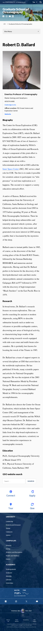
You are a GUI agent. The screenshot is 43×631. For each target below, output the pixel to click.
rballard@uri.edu (10, 105)
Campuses (9, 532)
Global (8, 528)
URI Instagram (16, 601)
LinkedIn (13, 16)
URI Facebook (6, 601)
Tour (10, 508)
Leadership (9, 521)
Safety (8, 535)
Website (8, 114)
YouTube (10, 16)
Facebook (4, 16)
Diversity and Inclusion (13, 525)
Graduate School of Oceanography (16, 10)
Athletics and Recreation (14, 552)
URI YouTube (37, 601)
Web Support (34, 620)
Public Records (16, 620)
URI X (27, 601)
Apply (32, 496)
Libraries (8, 580)
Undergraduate (11, 569)
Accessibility (26, 620)
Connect (10, 496)
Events (8, 559)
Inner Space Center (11, 168)
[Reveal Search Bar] (40, 2)
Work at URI (8, 620)
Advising (8, 576)
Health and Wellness (12, 556)
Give (32, 508)
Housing (8, 545)
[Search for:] (14, 481)
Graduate (9, 573)
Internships (9, 583)
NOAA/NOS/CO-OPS (21, 596)
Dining (8, 549)
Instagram (7, 16)
